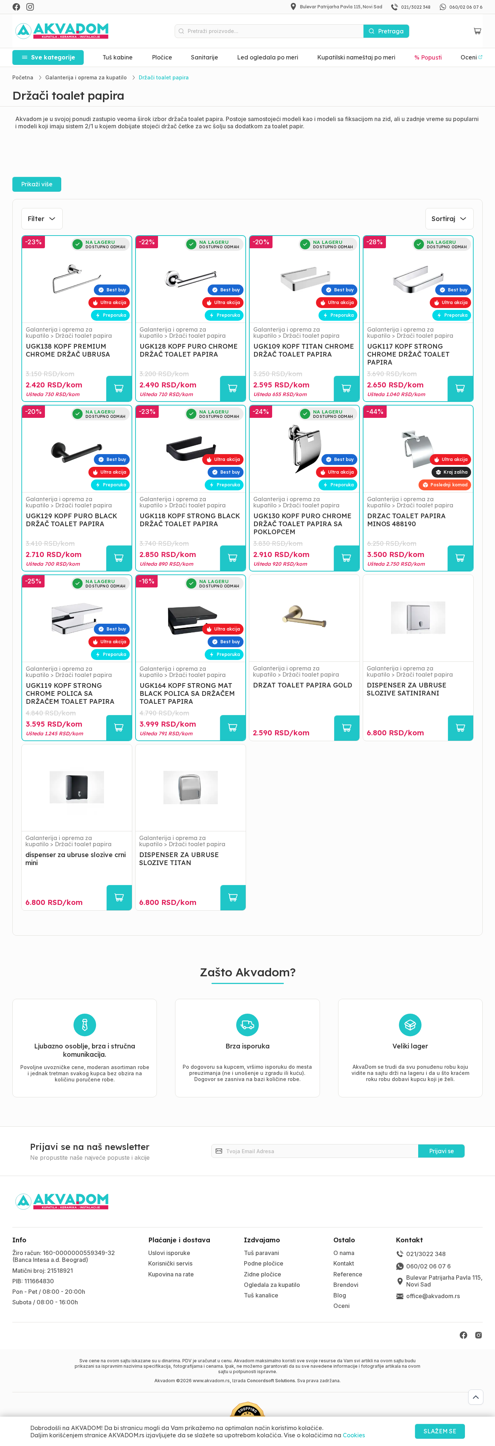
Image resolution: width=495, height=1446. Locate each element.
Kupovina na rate (171, 1274)
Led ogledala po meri (267, 57)
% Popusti (428, 57)
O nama (343, 1252)
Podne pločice (263, 1263)
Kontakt (343, 1263)
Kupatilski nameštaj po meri (356, 57)
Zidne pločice (262, 1274)
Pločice (162, 57)
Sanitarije (204, 57)
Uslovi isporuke (169, 1252)
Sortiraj (443, 219)
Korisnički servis (170, 1263)
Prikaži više (37, 184)
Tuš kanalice (261, 1295)
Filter (36, 219)
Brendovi (345, 1284)
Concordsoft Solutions (271, 1380)
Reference (347, 1274)
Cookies (354, 1435)
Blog (339, 1295)
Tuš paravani (261, 1252)
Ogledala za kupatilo (272, 1284)
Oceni (341, 1305)
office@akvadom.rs (433, 1296)
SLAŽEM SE (440, 1431)
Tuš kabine (118, 57)
